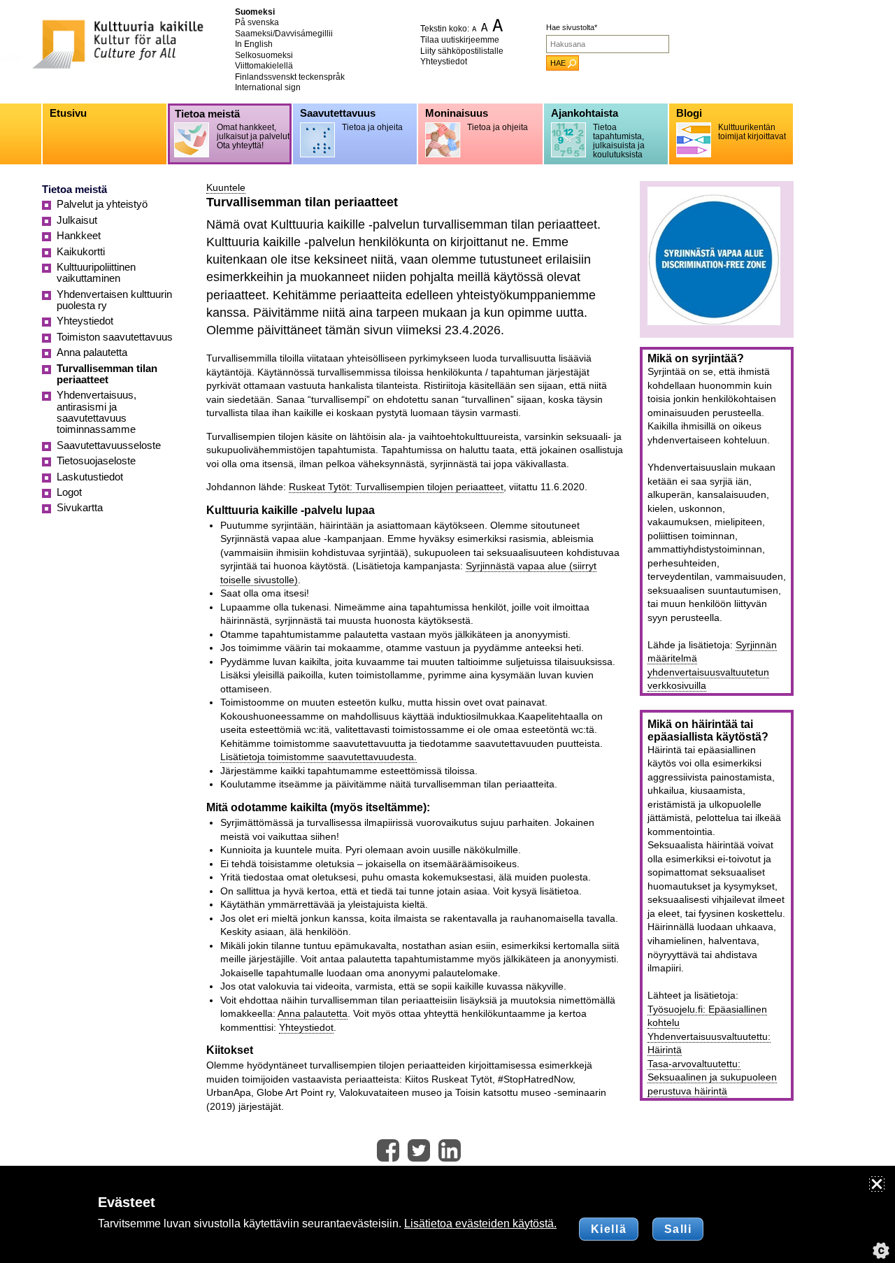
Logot (69, 492)
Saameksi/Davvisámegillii (284, 33)
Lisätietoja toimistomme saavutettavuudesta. (318, 756)
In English (254, 44)
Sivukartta (80, 507)
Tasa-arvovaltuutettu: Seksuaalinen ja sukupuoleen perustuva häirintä (712, 1077)
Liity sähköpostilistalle (461, 51)
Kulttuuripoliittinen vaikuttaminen (96, 273)
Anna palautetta (313, 1013)
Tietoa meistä (74, 189)
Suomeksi (255, 12)
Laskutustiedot (90, 477)
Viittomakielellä (264, 66)
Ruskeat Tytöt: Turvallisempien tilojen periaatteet (396, 486)
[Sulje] (877, 1184)
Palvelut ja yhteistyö (102, 204)
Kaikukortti (81, 251)
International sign (268, 87)
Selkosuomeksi (264, 55)
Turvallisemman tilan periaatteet (107, 374)
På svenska (257, 22)
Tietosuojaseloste (96, 460)
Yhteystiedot (443, 61)
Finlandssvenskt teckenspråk (290, 77)
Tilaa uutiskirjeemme (459, 40)
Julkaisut (77, 220)
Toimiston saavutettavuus (115, 337)
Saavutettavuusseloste (109, 445)
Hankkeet (79, 235)
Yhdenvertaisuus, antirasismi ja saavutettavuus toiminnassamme (96, 412)
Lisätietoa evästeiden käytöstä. (480, 1223)
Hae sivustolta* (571, 27)
